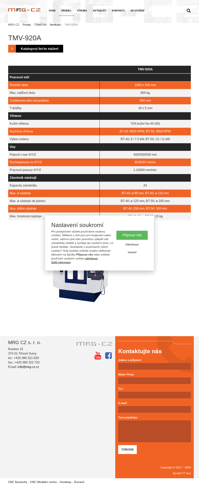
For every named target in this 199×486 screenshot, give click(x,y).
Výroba (82, 10)
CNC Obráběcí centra (43, 481)
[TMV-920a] (99, 271)
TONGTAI (40, 24)
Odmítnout (132, 244)
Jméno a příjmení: (130, 360)
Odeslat (127, 449)
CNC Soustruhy (17, 481)
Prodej (66, 10)
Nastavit (132, 252)
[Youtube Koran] (98, 355)
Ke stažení (137, 10)
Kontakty (118, 10)
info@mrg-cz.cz (28, 367)
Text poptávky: (128, 417)
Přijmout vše (132, 235)
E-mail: (122, 403)
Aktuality (99, 10)
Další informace (61, 262)
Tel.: (121, 388)
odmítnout (91, 258)
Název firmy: (126, 374)
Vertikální (55, 24)
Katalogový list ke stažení (39, 48)
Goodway (65, 481)
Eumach (79, 481)
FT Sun (186, 473)
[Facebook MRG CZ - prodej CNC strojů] (108, 355)
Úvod (52, 10)
